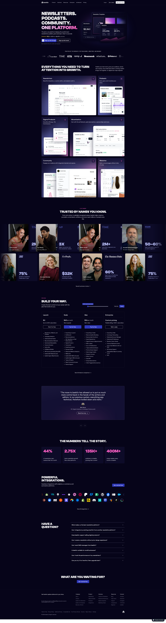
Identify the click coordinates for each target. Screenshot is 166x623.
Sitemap (94, 611)
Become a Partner (79, 604)
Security (83, 611)
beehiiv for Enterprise (80, 602)
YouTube (122, 596)
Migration (113, 604)
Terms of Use (44, 611)
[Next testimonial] (85, 425)
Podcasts (91, 600)
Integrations (91, 602)
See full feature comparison (83, 372)
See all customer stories (82, 286)
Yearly (121, 306)
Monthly (116, 306)
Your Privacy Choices (75, 611)
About (77, 596)
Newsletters (91, 596)
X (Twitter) (122, 602)
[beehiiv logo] (123, 612)
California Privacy (58, 611)
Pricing (84, 2)
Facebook (122, 598)
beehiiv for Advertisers (80, 600)
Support (113, 600)
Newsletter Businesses (103, 598)
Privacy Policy (55, 601)
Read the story (82, 413)
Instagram (122, 600)
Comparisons (114, 602)
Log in (105, 2)
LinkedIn (122, 604)
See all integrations (83, 509)
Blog (112, 596)
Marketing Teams (102, 602)
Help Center (113, 598)
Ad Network (78, 2)
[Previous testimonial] (81, 425)
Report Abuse (89, 611)
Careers (77, 598)
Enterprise (72, 2)
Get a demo (111, 2)
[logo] (45, 2)
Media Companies (102, 600)
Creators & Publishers (103, 596)
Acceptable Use (66, 611)
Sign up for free (120, 2)
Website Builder (92, 598)
